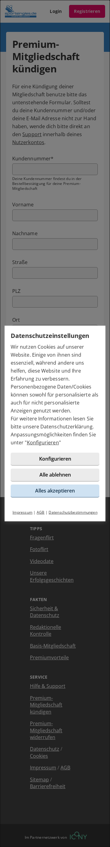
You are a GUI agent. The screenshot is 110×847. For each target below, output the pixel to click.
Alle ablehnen (55, 474)
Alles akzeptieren (55, 490)
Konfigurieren (43, 442)
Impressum (22, 512)
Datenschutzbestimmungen (73, 512)
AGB (41, 512)
